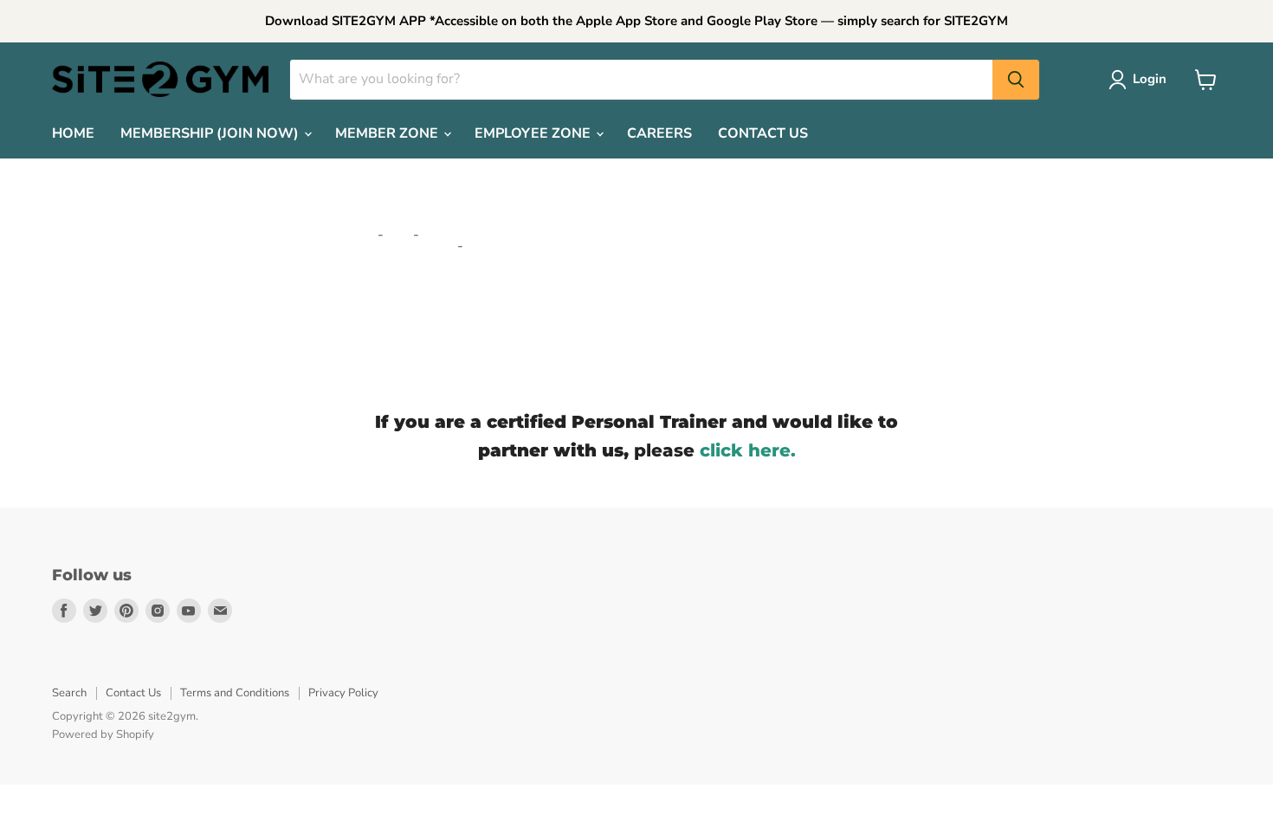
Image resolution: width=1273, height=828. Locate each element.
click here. (748, 450)
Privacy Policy (343, 693)
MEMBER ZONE (388, 133)
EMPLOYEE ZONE (534, 133)
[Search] (1015, 80)
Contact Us (133, 693)
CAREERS (659, 133)
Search (69, 693)
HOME (73, 133)
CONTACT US (763, 133)
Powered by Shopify (103, 734)
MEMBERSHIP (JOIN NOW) (211, 133)
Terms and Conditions (234, 693)
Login (1149, 78)
